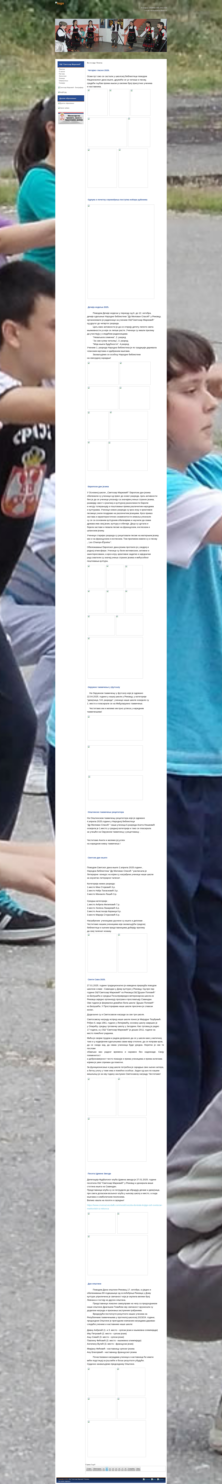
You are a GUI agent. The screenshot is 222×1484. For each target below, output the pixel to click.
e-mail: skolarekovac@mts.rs (156, 11)
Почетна (62, 69)
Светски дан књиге (97, 858)
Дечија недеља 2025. (98, 307)
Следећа (131, 1469)
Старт (89, 1469)
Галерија (62, 83)
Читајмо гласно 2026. (98, 70)
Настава (62, 74)
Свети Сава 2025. (96, 979)
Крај (138, 1469)
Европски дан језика (98, 486)
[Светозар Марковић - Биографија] (70, 87)
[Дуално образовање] (66, 103)
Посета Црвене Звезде (99, 1173)
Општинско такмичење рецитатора (106, 812)
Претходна (97, 1469)
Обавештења (63, 81)
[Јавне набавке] (63, 108)
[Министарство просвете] (71, 124)
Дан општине (94, 1284)
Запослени (62, 76)
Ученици (62, 78)
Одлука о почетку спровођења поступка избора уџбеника (117, 200)
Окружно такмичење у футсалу (104, 687)
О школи (62, 71)
